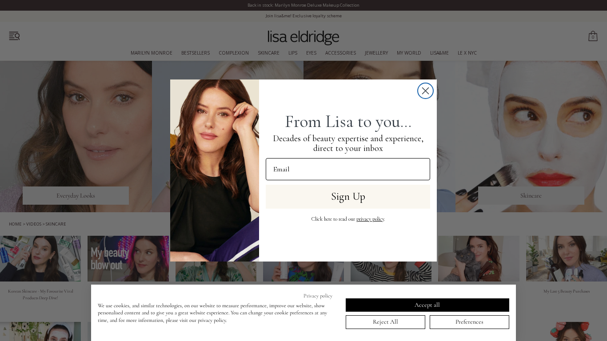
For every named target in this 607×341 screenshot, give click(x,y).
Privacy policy (318, 296)
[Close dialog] (425, 91)
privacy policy (370, 219)
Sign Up (348, 196)
